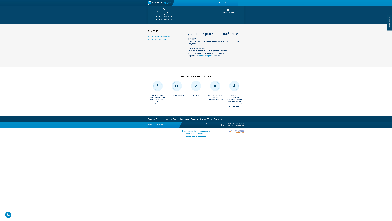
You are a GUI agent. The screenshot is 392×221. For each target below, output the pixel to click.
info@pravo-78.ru (228, 13)
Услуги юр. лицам (181, 3)
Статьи (215, 3)
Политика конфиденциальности (196, 131)
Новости (208, 3)
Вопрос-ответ (389, 23)
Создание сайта (240, 132)
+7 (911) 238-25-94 (164, 16)
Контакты (228, 3)
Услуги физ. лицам (196, 3)
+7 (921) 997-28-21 (164, 20)
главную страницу (206, 56)
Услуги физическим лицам (159, 39)
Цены (221, 3)
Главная (151, 119)
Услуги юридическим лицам (160, 36)
